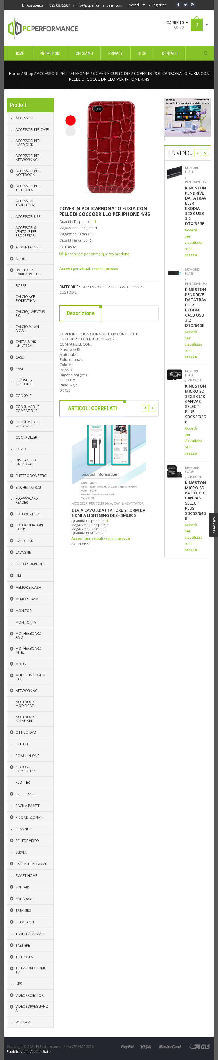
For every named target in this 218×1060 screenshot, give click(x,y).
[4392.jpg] (109, 147)
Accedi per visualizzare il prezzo (88, 268)
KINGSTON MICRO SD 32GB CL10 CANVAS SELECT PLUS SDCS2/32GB (195, 404)
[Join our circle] (193, 5)
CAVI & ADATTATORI (129, 503)
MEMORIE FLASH (192, 170)
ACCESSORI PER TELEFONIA (63, 73)
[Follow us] (185, 5)
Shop (28, 73)
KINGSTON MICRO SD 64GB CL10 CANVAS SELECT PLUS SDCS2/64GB (195, 500)
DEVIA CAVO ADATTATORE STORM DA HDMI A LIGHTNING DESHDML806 (108, 513)
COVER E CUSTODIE (111, 73)
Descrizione (81, 313)
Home (14, 73)
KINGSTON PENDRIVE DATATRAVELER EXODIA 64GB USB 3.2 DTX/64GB (195, 307)
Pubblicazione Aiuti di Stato (29, 1051)
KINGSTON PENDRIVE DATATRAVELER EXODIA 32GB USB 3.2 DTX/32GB (195, 205)
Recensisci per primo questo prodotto (97, 253)
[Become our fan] (178, 5)
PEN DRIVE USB (196, 182)
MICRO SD (194, 380)
